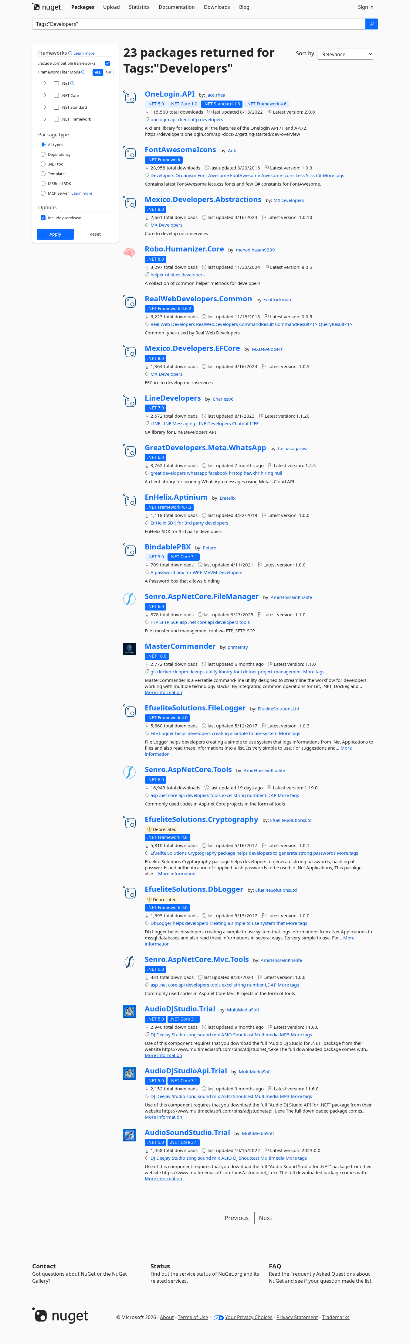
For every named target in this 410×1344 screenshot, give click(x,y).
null (278, 473)
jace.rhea (215, 95)
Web (165, 324)
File (154, 733)
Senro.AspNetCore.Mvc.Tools (197, 959)
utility (212, 672)
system (270, 733)
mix (216, 1034)
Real (155, 324)
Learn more (83, 53)
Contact (44, 1266)
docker (164, 672)
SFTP (164, 622)
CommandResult (256, 324)
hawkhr (251, 473)
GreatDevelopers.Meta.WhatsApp (205, 447)
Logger (166, 733)
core (201, 622)
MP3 (285, 1034)
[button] (70, 53)
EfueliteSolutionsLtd (278, 709)
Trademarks (336, 1317)
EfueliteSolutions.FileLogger (195, 707)
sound (204, 1034)
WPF (197, 572)
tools (244, 622)
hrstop (235, 473)
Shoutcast (243, 1034)
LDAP (270, 795)
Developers (162, 175)
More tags (333, 175)
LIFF (254, 423)
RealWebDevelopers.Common (198, 298)
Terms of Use (193, 1317)
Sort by (305, 53)
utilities (172, 275)
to (251, 733)
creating (220, 733)
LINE (155, 423)
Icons (288, 175)
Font (202, 175)
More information (163, 692)
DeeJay (163, 1034)
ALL (98, 72)
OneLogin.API (170, 94)
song (191, 1034)
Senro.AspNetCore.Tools (188, 769)
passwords (324, 853)
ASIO (226, 1034)
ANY (109, 72)
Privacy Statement (297, 1317)
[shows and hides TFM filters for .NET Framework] (45, 119)
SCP (174, 622)
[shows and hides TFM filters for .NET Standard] (45, 107)
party (198, 523)
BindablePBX (168, 546)
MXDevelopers (288, 200)
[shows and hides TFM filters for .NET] (45, 84)
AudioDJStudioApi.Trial (186, 1070)
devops (197, 672)
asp (183, 622)
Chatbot (240, 423)
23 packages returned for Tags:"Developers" (199, 60)
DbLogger (161, 923)
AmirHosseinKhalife (291, 597)
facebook (218, 473)
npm (183, 672)
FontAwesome (245, 175)
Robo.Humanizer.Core (184, 248)
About (167, 1317)
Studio (178, 1034)
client (183, 119)
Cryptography (202, 853)
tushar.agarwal (293, 448)
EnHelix (227, 498)
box (180, 572)
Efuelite (158, 853)
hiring (267, 473)
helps (180, 733)
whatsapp (197, 473)
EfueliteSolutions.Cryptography (201, 819)
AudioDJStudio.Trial (180, 1008)
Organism (185, 175)
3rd (188, 523)
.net (192, 622)
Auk (232, 150)
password (165, 572)
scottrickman (277, 299)
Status (160, 1266)
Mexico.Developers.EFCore (192, 348)
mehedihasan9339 (255, 250)
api (173, 119)
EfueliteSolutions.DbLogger (194, 889)
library (225, 672)
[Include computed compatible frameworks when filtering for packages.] (108, 63)
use (258, 733)
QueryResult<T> (335, 324)
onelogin (160, 119)
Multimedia (267, 1034)
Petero (209, 548)
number (255, 795)
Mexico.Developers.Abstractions (203, 199)
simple (241, 733)
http (194, 119)
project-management (280, 672)
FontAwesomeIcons (180, 149)
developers (211, 119)
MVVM (210, 572)
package (226, 853)
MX (154, 225)
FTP (154, 622)
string (240, 795)
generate (288, 853)
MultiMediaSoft (243, 1010)
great (156, 473)
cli (175, 672)
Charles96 (223, 399)
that (280, 923)
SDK (172, 523)
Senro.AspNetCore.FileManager (202, 596)
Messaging (183, 423)
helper (157, 275)
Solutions (177, 853)
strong (305, 853)
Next (265, 1218)
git (153, 672)
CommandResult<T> (296, 324)
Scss (310, 175)
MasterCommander (180, 646)
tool (238, 672)
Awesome (218, 175)
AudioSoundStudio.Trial (187, 1132)
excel (227, 795)
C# (319, 175)
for (180, 523)
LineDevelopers (173, 398)
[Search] (371, 24)
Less (300, 175)
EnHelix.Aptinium (176, 497)
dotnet (250, 672)
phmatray (238, 647)
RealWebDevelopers (217, 324)
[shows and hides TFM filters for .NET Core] (45, 95)
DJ (153, 1034)
